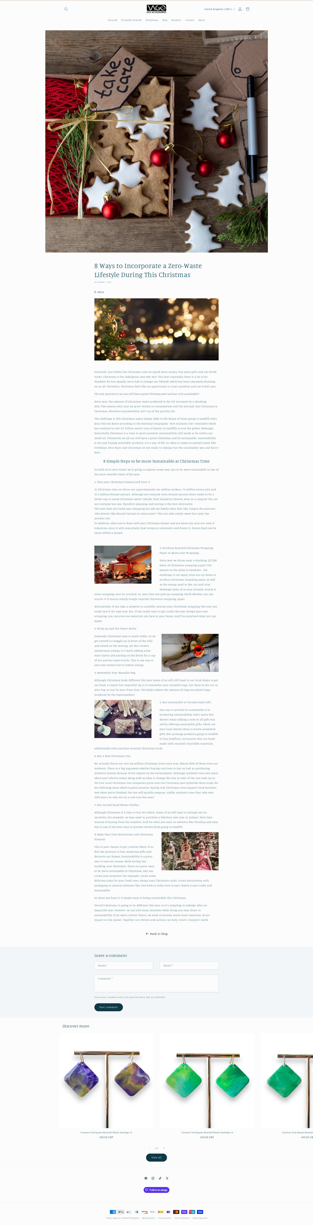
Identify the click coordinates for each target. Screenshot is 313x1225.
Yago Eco (116, 1218)
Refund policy (148, 1218)
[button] (66, 9)
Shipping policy (200, 1218)
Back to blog (159, 933)
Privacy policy (164, 1218)
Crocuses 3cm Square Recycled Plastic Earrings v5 (106, 1132)
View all (156, 1157)
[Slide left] (149, 1148)
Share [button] (101, 292)
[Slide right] (163, 1148)
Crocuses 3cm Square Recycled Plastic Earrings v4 (207, 1132)
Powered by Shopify (130, 1218)
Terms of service (181, 1218)
